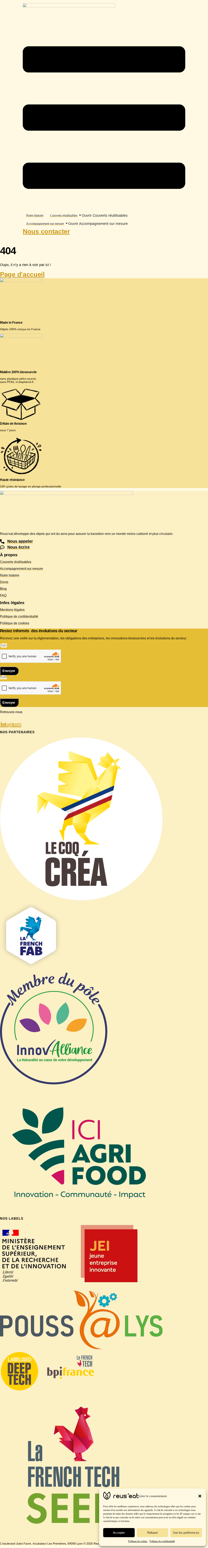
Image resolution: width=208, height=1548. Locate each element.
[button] (200, 1496)
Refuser (152, 1532)
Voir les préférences (186, 1532)
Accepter (119, 1532)
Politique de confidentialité (162, 1541)
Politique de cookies (137, 1541)
